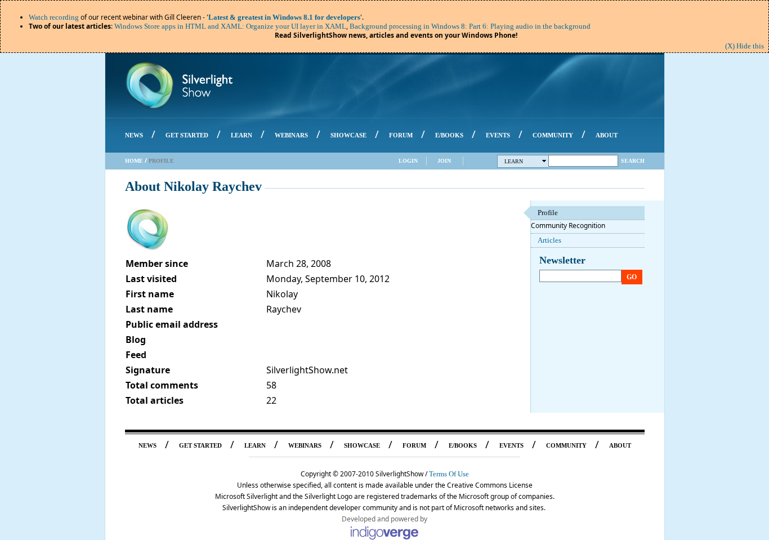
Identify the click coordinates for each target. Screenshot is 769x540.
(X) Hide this (744, 46)
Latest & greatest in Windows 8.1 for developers (284, 17)
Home (134, 161)
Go (632, 277)
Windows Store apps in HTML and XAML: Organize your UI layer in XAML (230, 26)
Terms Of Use (449, 474)
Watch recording (54, 17)
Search (633, 161)
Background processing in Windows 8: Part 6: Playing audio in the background (470, 26)
